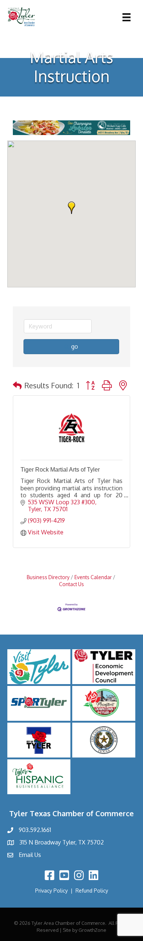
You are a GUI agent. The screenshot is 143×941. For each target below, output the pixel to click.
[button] (71, 208)
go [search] (74, 346)
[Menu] (126, 17)
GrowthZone (92, 930)
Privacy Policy (51, 890)
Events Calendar (93, 577)
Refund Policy (92, 890)
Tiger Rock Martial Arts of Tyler (60, 469)
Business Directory (48, 577)
